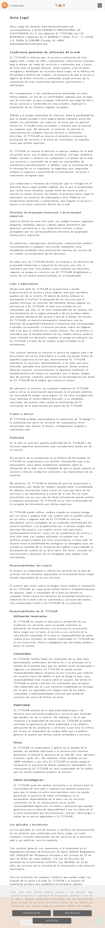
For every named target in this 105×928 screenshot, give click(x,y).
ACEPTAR (52, 920)
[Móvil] (64, 5)
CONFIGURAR (31, 913)
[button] (100, 5)
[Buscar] (57, 5)
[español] (60, 5)
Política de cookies (79, 906)
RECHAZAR (72, 913)
